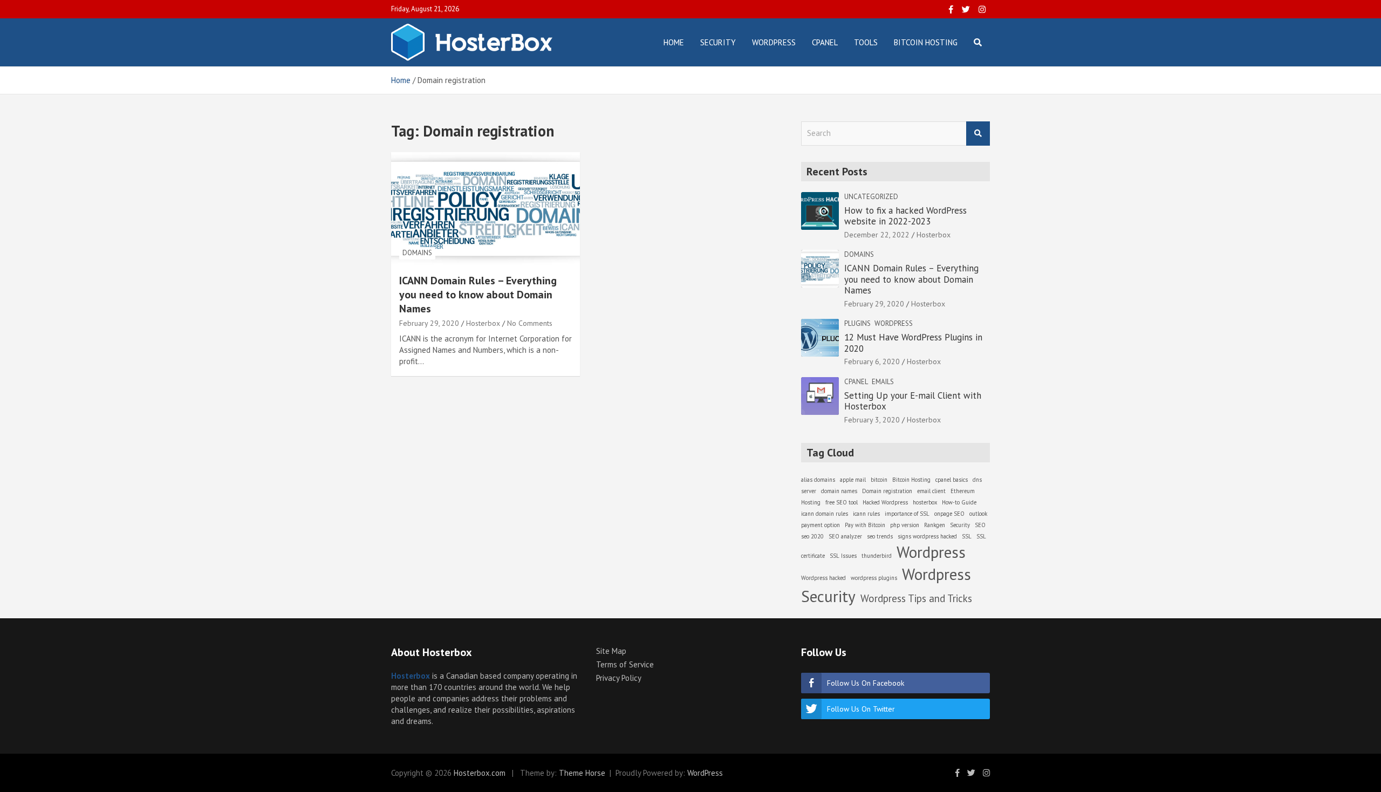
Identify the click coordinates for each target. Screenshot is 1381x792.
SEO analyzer (845, 536)
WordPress (774, 42)
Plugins (857, 323)
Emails (883, 381)
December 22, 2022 (877, 235)
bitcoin (879, 479)
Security (718, 42)
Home (674, 42)
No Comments (529, 323)
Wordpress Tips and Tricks (916, 598)
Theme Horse (582, 773)
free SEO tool (841, 502)
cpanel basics (951, 479)
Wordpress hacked (823, 578)
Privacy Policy (618, 678)
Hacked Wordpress (885, 502)
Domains (417, 252)
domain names (839, 491)
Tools (866, 42)
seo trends (880, 536)
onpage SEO (949, 513)
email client (931, 491)
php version (904, 525)
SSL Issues (843, 555)
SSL (967, 536)
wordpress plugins (874, 578)
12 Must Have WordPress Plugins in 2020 (913, 342)
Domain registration (887, 491)
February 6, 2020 (872, 361)
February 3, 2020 (872, 420)
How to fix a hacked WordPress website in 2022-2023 (905, 215)
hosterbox (925, 502)
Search (978, 133)
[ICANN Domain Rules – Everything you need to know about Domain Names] (485, 208)
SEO (980, 525)
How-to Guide (959, 502)
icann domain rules (824, 513)
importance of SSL (907, 513)
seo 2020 (812, 536)
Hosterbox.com (479, 773)
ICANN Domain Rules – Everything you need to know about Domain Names (478, 295)
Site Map (611, 651)
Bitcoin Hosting (926, 42)
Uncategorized (871, 196)
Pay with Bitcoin (865, 525)
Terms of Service (625, 664)
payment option (820, 525)
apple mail (853, 479)
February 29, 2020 (429, 323)
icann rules (866, 513)
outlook (978, 513)
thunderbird (877, 555)
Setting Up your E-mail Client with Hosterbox (912, 401)
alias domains (818, 479)
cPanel (825, 42)
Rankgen (934, 525)
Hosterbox (483, 323)
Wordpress (893, 323)
